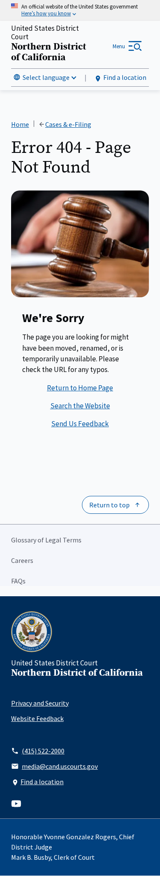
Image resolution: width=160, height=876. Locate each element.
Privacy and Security (40, 703)
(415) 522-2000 (43, 751)
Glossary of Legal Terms (46, 540)
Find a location (124, 77)
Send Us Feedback (80, 423)
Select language (46, 77)
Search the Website (80, 405)
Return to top (109, 505)
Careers (22, 560)
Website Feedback (37, 718)
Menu (119, 46)
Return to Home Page (80, 388)
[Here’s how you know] (80, 10)
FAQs (18, 581)
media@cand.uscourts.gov (60, 766)
